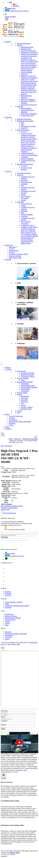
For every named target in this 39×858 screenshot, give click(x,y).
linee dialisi (20, 202)
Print (2, 467)
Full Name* (4, 711)
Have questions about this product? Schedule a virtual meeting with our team (12, 507)
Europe (23, 405)
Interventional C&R (15, 258)
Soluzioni (8, 259)
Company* (4, 721)
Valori (23, 380)
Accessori (8, 171)
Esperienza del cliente (27, 373)
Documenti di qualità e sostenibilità (20, 421)
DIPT (22, 124)
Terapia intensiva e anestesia (14, 602)
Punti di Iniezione (26, 182)
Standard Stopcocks (27, 47)
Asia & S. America (27, 407)
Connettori (24, 184)
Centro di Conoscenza (16, 416)
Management (25, 396)
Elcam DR (24, 400)
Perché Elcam (21, 371)
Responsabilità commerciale (25, 390)
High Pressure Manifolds (28, 114)
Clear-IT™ (24, 128)
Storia (18, 412)
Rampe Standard (26, 108)
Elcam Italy (24, 398)
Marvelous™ (13, 247)
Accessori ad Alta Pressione (26, 168)
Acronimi (12, 418)
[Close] (1, 432)
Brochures (12, 423)
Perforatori (24, 180)
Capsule (23, 200)
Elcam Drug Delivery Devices (19, 11)
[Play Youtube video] (19, 742)
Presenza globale (22, 393)
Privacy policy (15, 852)
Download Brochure (9, 513)
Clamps (23, 195)
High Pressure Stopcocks (29, 105)
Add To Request (6, 504)
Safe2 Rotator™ (14, 250)
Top (3, 648)
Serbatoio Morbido (27, 214)
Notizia (11, 425)
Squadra (19, 394)
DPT (22, 123)
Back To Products (6, 446)
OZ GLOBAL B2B (14, 644)
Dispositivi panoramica (24, 119)
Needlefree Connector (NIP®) (18, 254)
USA (22, 403)
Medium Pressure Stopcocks (26, 96)
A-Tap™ (11, 249)
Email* (3, 717)
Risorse (7, 414)
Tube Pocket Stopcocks (28, 51)
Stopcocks (17, 439)
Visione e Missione (23, 378)
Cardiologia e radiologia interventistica (17, 606)
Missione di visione (11, 616)
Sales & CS (24, 402)
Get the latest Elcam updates (16, 529)
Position (3, 725)
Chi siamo (8, 369)
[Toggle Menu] (1, 364)
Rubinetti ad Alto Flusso (30, 439)
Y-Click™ (24, 166)
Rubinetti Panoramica (23, 43)
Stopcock (20, 45)
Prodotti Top (9, 245)
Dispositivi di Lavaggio (28, 126)
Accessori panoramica (24, 173)
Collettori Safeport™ (27, 115)
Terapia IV (20, 175)
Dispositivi (8, 117)
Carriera (19, 411)
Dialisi (7, 604)
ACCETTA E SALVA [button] (8, 854)
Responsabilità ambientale (29, 387)
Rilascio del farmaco (23, 130)
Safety (11, 8)
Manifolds (20, 106)
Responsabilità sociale (28, 385)
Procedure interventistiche (25, 164)
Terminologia (13, 420)
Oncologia (8, 607)
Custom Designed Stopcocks (26, 73)
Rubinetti (8, 42)
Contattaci (8, 429)
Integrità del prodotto (27, 375)
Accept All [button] (14, 772)
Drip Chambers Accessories (25, 197)
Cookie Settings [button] (6, 772)
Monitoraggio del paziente (25, 121)
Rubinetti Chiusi (26, 49)
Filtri (22, 186)
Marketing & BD (26, 409)
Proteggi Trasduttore (27, 159)
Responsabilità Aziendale (25, 382)
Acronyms (8, 637)
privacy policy (22, 770)
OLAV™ (24, 132)
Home (11, 439)
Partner (7, 427)
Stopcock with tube (15, 256)
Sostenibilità (24, 384)
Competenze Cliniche (27, 376)
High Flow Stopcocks (28, 99)
